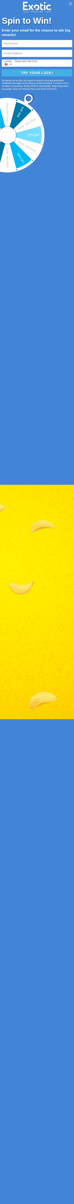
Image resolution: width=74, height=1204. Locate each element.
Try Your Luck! (37, 73)
